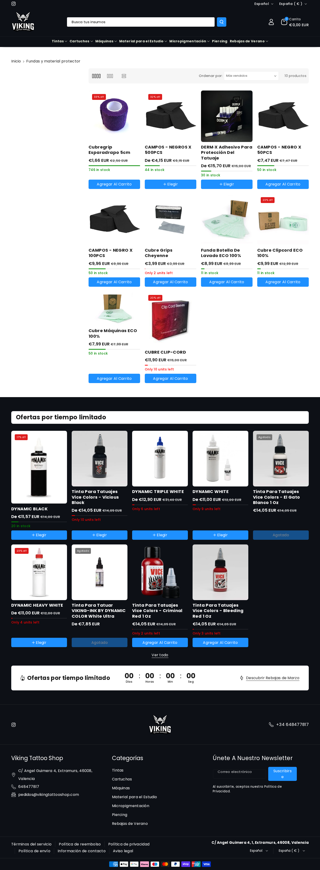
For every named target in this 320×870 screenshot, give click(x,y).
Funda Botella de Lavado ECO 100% (221, 252)
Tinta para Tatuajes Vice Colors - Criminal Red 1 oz (157, 610)
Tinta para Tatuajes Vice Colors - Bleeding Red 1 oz (218, 610)
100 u (182, 190)
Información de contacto (82, 851)
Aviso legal (123, 851)
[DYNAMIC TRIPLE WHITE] (160, 458)
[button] (295, 22)
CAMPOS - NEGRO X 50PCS (279, 149)
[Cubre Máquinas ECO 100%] (114, 308)
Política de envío (34, 851)
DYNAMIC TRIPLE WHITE (158, 491)
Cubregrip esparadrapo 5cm (109, 149)
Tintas (58, 41)
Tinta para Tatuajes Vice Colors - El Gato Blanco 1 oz (276, 497)
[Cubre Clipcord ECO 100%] (283, 219)
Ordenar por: (211, 75)
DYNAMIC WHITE (211, 491)
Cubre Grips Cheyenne (158, 252)
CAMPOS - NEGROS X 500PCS (168, 149)
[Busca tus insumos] (221, 22)
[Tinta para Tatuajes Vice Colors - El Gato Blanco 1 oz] (281, 458)
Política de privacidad (129, 844)
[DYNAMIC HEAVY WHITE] (39, 572)
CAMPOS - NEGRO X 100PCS (111, 252)
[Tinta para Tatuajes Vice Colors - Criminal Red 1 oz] (160, 572)
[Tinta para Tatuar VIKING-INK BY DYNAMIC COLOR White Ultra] (99, 572)
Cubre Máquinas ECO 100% (113, 333)
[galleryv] (110, 76)
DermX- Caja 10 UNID (224, 190)
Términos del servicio (31, 844)
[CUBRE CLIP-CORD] (170, 319)
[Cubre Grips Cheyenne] (170, 219)
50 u (167, 190)
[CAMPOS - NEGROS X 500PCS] (170, 116)
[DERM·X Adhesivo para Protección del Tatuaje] (227, 116)
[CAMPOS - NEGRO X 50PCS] (283, 116)
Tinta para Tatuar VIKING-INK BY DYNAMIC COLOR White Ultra (99, 610)
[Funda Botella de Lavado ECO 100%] (227, 219)
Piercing (119, 814)
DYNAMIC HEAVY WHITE (37, 605)
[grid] (96, 76)
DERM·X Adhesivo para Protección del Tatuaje (226, 152)
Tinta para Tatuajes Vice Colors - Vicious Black (95, 497)
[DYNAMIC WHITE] (220, 458)
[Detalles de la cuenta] (271, 22)
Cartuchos (79, 41)
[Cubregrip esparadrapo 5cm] (114, 116)
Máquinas (104, 41)
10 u (153, 190)
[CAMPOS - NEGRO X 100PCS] (114, 219)
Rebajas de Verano (247, 41)
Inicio (16, 61)
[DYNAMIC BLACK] (39, 467)
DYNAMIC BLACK (29, 508)
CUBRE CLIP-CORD (165, 352)
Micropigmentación (187, 41)
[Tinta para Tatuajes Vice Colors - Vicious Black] (99, 458)
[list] (124, 76)
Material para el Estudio (141, 41)
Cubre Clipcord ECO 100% (280, 252)
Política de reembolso (80, 844)
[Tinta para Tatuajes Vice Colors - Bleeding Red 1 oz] (220, 572)
